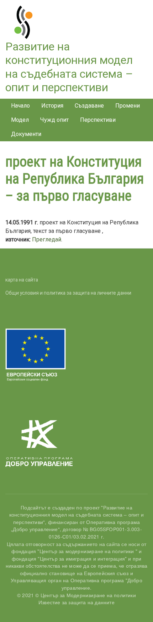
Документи (26, 134)
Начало (20, 105)
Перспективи (98, 119)
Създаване (89, 105)
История (52, 105)
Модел (20, 119)
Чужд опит (54, 119)
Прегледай (46, 239)
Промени (127, 105)
